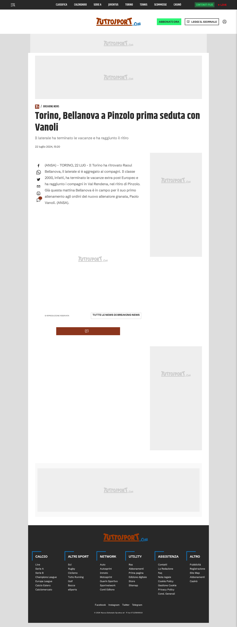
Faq (160, 572)
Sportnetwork (108, 585)
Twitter (125, 604)
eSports (72, 589)
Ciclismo (73, 572)
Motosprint (106, 577)
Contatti (162, 564)
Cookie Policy (165, 581)
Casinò (177, 4)
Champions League (46, 577)
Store (132, 581)
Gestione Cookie (167, 585)
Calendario (80, 4)
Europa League (43, 581)
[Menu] (12, 4)
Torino (129, 4)
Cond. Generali (166, 593)
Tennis (143, 4)
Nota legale (164, 577)
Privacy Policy (166, 589)
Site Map (195, 572)
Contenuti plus (204, 5)
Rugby (71, 568)
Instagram (114, 604)
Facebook (100, 604)
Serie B (39, 572)
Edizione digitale (138, 577)
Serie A (97, 4)
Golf (70, 581)
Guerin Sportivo (109, 581)
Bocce (71, 585)
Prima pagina (136, 572)
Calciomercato (43, 589)
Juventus (113, 4)
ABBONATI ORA (169, 21)
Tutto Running (76, 577)
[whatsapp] (38, 172)
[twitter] (38, 179)
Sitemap (133, 585)
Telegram (137, 604)
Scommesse (160, 4)
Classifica (61, 4)
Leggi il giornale (204, 21)
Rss (131, 564)
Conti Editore (107, 589)
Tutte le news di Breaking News (116, 314)
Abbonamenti (136, 568)
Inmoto (104, 572)
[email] (38, 186)
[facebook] (38, 165)
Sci (69, 564)
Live (224, 4)
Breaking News (51, 107)
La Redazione (165, 568)
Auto (102, 564)
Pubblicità (195, 564)
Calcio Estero (42, 585)
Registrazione (197, 568)
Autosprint (106, 568)
